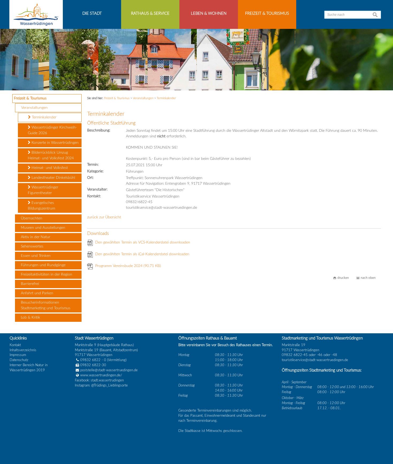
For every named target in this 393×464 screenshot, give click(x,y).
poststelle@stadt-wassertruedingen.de (109, 370)
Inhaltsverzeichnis (23, 350)
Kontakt (15, 345)
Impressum (18, 355)
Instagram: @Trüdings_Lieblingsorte (101, 385)
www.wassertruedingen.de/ (101, 375)
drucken (343, 277)
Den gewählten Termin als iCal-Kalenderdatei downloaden (142, 254)
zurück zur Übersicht (104, 217)
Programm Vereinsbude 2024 (128, 266)
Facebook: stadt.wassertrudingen (99, 380)
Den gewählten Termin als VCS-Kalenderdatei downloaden (142, 242)
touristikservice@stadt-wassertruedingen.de (315, 360)
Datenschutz (19, 360)
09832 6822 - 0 (93, 360)
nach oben (368, 277)
